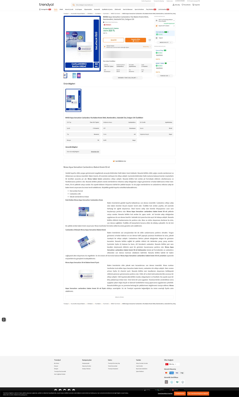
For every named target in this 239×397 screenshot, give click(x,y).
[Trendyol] (46, 5)
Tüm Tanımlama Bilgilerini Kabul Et (198, 393)
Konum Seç (146, 46)
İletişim (56, 369)
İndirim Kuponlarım (146, 1)
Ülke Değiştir (168, 360)
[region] (119, 393)
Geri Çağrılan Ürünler (59, 374)
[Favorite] (150, 40)
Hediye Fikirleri (86, 369)
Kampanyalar (85, 363)
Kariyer (56, 366)
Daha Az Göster (119, 297)
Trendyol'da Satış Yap (159, 1)
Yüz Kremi (106, 13)
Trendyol (66, 13)
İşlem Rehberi (140, 371)
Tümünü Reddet (179, 393)
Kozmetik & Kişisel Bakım (78, 13)
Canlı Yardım (139, 366)
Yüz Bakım (98, 13)
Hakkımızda (170, 1)
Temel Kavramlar (112, 366)
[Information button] (168, 32)
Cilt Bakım (90, 13)
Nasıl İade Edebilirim (141, 369)
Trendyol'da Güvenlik (60, 371)
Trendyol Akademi (113, 369)
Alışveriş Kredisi (86, 366)
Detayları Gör (95, 152)
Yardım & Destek (181, 1)
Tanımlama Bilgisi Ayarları (165, 393)
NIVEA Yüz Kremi (115, 13)
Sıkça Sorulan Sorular (142, 363)
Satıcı (110, 360)
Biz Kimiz (56, 363)
